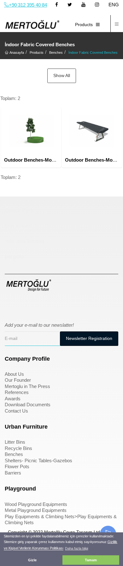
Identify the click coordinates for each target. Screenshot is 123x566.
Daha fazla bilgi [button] (76, 548)
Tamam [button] (91, 560)
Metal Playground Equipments (36, 510)
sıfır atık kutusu (24, 241)
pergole (14, 256)
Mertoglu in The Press (27, 386)
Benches (14, 454)
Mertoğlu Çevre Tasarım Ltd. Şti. (76, 532)
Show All (61, 75)
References (17, 392)
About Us (14, 374)
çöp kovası (18, 226)
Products (84, 24)
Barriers (13, 472)
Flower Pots (17, 466)
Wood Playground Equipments (36, 504)
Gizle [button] (32, 560)
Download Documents (27, 404)
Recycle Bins (18, 448)
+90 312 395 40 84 (28, 5)
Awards (12, 398)
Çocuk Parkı (20, 211)
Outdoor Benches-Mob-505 (34, 160)
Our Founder (18, 380)
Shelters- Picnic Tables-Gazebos (38, 460)
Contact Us (16, 410)
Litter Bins (15, 442)
